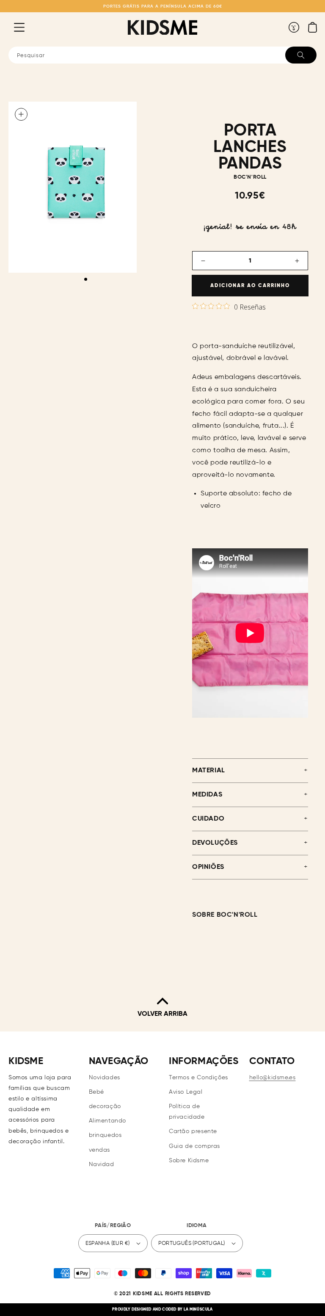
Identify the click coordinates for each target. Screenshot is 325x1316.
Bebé (96, 1092)
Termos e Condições (198, 1078)
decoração (105, 1106)
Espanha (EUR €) (107, 1243)
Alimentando (108, 1121)
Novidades (104, 1078)
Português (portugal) (191, 1243)
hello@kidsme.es (272, 1078)
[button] (12, 27)
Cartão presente (193, 1131)
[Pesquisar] (301, 55)
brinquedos (105, 1135)
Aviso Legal (186, 1092)
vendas (99, 1150)
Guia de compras (194, 1146)
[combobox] (162, 55)
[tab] (85, 279)
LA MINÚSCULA (198, 1309)
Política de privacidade (187, 1111)
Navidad (101, 1164)
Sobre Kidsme (189, 1161)
